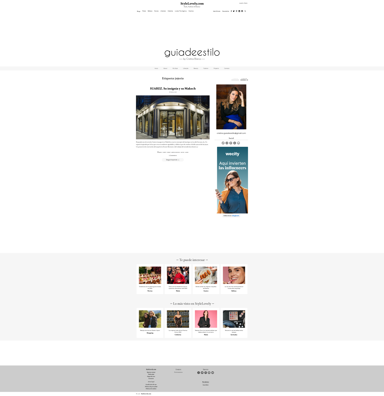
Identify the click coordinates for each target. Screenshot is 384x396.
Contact (226, 68)
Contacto (151, 378)
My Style (175, 68)
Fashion (206, 68)
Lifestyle (163, 11)
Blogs (138, 11)
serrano (182, 152)
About (165, 68)
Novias (156, 11)
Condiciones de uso (151, 384)
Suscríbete (205, 385)
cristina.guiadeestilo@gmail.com (231, 133)
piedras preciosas (175, 152)
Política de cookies (151, 389)
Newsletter (225, 11)
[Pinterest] (236, 11)
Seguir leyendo (172, 160)
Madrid (164, 152)
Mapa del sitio (151, 376)
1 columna (235, 78)
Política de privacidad (151, 386)
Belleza (150, 11)
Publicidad (151, 374)
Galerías (170, 11)
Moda (144, 11)
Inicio (156, 68)
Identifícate (216, 11)
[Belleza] (234, 283)
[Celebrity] (178, 327)
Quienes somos (151, 372)
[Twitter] (233, 11)
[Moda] (178, 283)
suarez (186, 152)
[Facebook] (231, 11)
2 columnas (244, 78)
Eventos (191, 11)
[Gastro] (206, 283)
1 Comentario (173, 155)
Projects (216, 68)
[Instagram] (239, 11)
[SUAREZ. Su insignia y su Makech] (173, 117)
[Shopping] (150, 327)
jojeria (160, 152)
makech (169, 152)
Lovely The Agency (181, 11)
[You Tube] (242, 11)
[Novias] (150, 283)
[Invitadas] (234, 327)
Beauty (196, 68)
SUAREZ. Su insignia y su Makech (173, 88)
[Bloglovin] (234, 143)
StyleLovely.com (192, 3)
